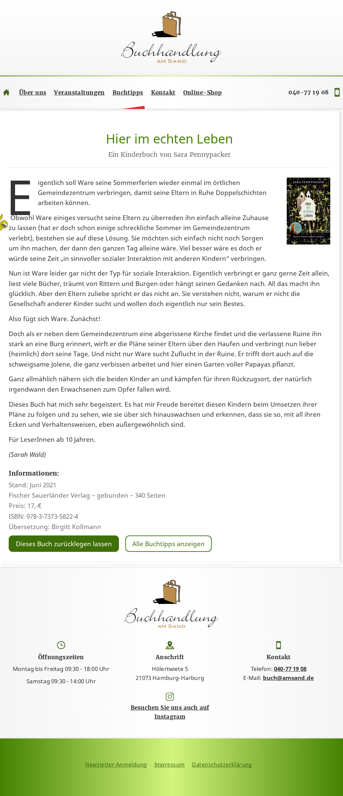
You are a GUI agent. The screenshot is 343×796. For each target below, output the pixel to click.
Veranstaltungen (79, 92)
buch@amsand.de (288, 678)
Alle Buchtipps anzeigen (168, 543)
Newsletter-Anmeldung (116, 764)
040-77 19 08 (308, 92)
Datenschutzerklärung (222, 764)
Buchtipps (128, 92)
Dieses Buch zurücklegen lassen (64, 543)
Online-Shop (202, 92)
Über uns (32, 92)
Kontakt (163, 92)
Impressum (169, 764)
